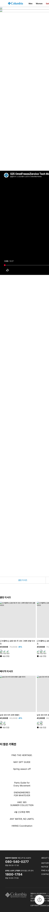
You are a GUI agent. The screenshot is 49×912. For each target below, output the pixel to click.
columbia (16, 895)
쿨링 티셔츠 (22, 580)
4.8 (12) (6, 727)
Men (31, 3)
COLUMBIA (15, 3)
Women (39, 3)
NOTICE (44, 867)
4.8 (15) (6, 656)
